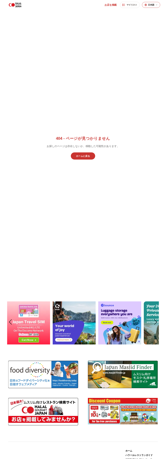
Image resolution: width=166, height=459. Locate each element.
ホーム (128, 450)
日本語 (151, 5)
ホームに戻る (83, 156)
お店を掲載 (111, 4)
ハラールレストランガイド (139, 455)
